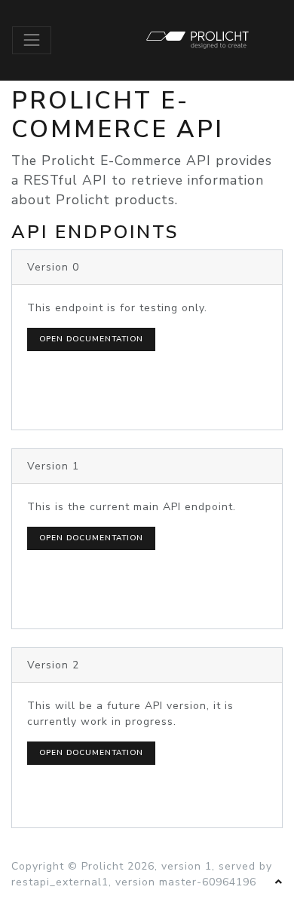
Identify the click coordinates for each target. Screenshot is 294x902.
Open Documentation (91, 339)
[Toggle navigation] (31, 40)
